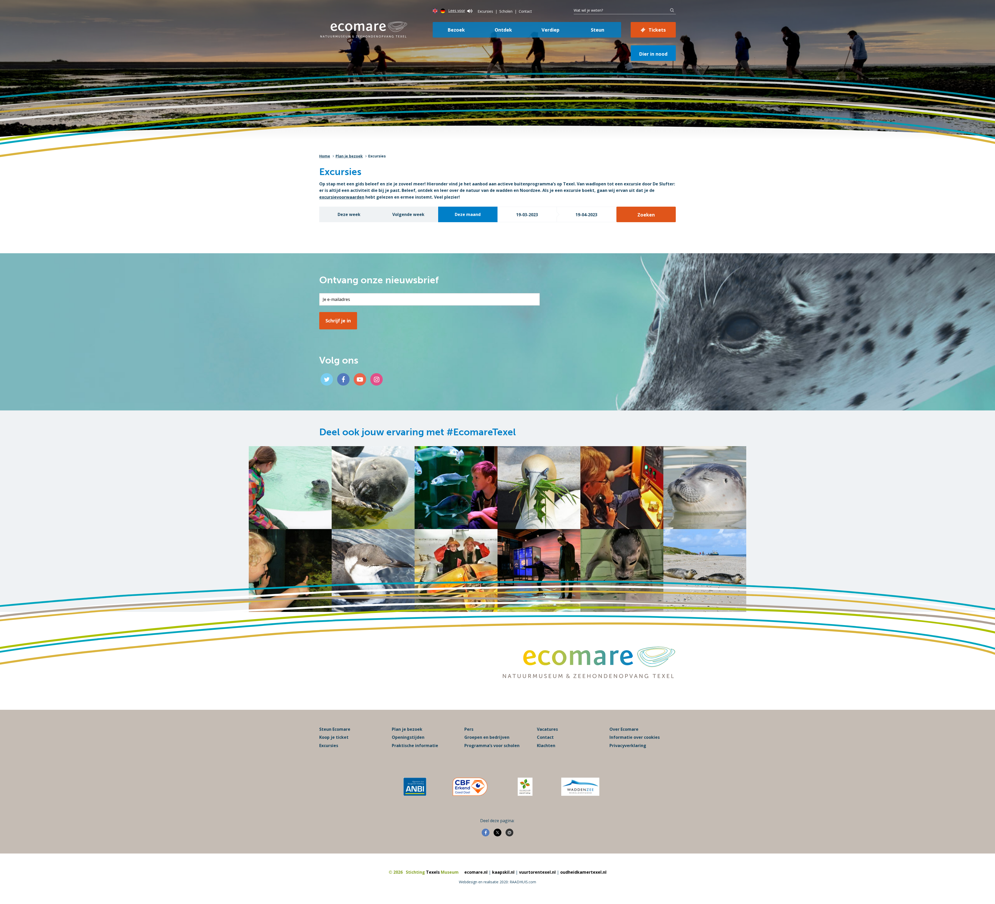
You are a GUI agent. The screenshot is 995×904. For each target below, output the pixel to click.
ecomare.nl (476, 872)
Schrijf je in (338, 320)
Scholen (506, 11)
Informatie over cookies (634, 737)
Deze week (349, 214)
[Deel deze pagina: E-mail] (509, 832)
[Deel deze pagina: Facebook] (485, 832)
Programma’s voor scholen (492, 745)
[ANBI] (414, 786)
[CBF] (470, 786)
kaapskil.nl (503, 872)
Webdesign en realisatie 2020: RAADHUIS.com (497, 881)
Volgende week (408, 214)
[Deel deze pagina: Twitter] (497, 832)
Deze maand (468, 214)
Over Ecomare (623, 729)
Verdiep (550, 30)
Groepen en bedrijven (486, 737)
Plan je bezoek (349, 156)
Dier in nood (653, 54)
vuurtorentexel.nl (537, 872)
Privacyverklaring (627, 745)
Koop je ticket (334, 737)
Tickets (657, 30)
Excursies (485, 11)
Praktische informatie (415, 745)
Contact (525, 11)
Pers (468, 729)
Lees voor (456, 10)
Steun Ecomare (334, 729)
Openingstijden (408, 737)
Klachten (546, 745)
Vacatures (547, 729)
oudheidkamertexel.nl (583, 872)
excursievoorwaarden (341, 197)
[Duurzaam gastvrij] (525, 786)
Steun (597, 30)
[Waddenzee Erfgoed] (580, 786)
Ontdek (503, 30)
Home (324, 156)
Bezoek (456, 30)
